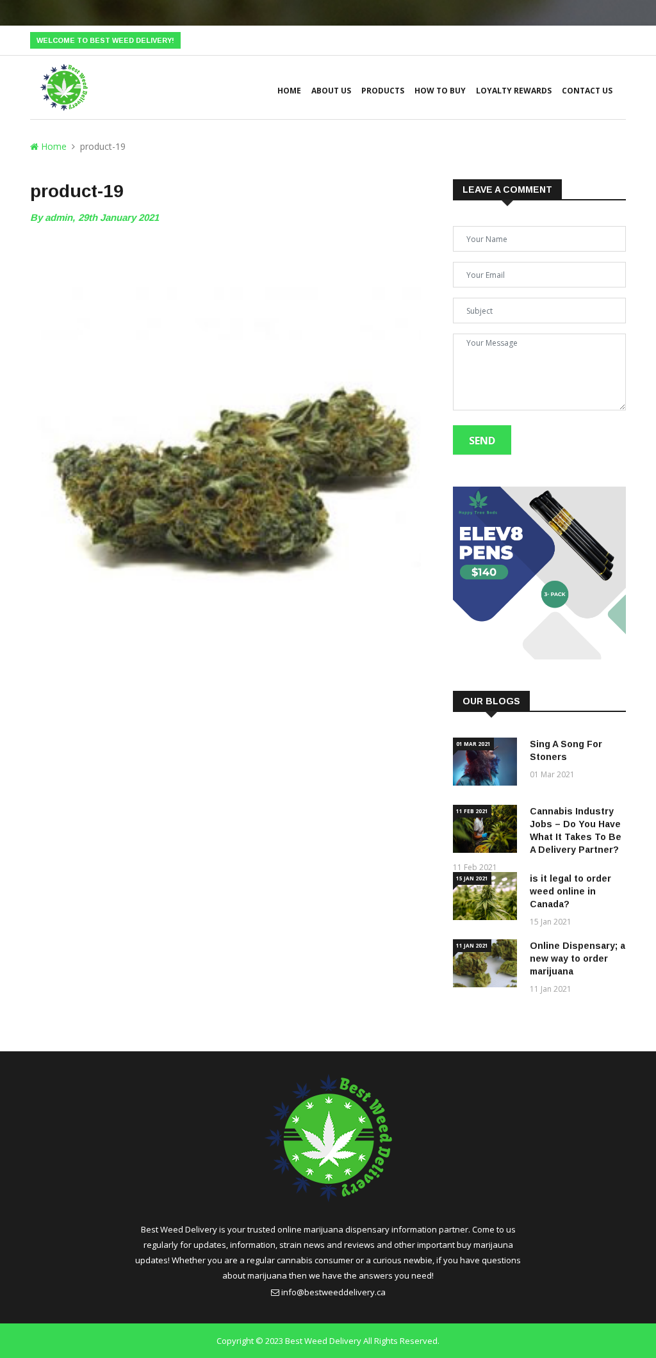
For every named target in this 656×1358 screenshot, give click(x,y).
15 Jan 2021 (472, 878)
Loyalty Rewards (514, 90)
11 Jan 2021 (472, 945)
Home (289, 90)
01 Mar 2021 (473, 743)
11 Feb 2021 (472, 810)
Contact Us (587, 90)
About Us (331, 90)
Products (382, 90)
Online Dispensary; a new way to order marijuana (577, 958)
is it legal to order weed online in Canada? (570, 891)
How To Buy (440, 90)
